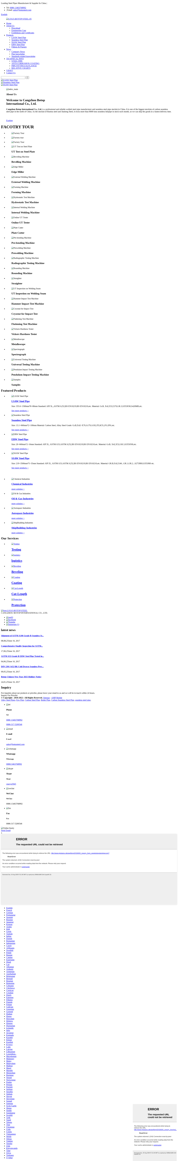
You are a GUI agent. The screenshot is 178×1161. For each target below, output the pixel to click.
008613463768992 (14, 764)
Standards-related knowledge (23, 56)
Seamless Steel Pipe (19, 40)
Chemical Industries (22, 484)
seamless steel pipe (83, 700)
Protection (18, 605)
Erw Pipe (20, 700)
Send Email (6, 830)
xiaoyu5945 (11, 784)
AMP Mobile (56, 698)
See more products (20, 411)
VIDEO (9, 70)
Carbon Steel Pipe (32, 700)
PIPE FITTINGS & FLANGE (24, 66)
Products (9, 35)
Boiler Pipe (45, 700)
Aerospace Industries (22, 513)
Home (8, 23)
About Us (10, 26)
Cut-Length (19, 594)
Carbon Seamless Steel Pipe (62, 700)
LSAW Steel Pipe (18, 37)
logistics (16, 560)
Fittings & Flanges (19, 47)
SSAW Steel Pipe (18, 42)
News (8, 49)
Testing (16, 549)
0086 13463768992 (18, 8)
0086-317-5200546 (14, 724)
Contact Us (11, 73)
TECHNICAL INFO (15, 59)
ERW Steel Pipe (18, 44)
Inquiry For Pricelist (9, 695)
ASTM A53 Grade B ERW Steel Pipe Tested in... (22, 656)
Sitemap (46, 698)
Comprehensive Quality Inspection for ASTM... (22, 646)
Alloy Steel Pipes (8, 700)
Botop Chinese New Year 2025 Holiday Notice (21, 677)
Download (15, 28)
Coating (16, 582)
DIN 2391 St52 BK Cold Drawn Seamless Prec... (22, 666)
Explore (9, 120)
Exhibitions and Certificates (22, 33)
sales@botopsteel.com (22, 10)
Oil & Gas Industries (22, 498)
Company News (18, 52)
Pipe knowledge (18, 54)
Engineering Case (18, 30)
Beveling (17, 571)
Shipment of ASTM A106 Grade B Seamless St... (22, 636)
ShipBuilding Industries (24, 527)
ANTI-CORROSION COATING (25, 63)
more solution (18, 489)
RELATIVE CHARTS (20, 68)
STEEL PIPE (17, 61)
